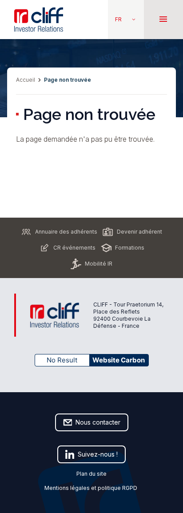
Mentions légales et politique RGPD (91, 488)
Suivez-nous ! (98, 454)
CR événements (74, 247)
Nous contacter (98, 422)
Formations (129, 247)
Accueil (25, 79)
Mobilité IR (98, 263)
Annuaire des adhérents (66, 231)
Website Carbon (118, 360)
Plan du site (91, 473)
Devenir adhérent (139, 231)
